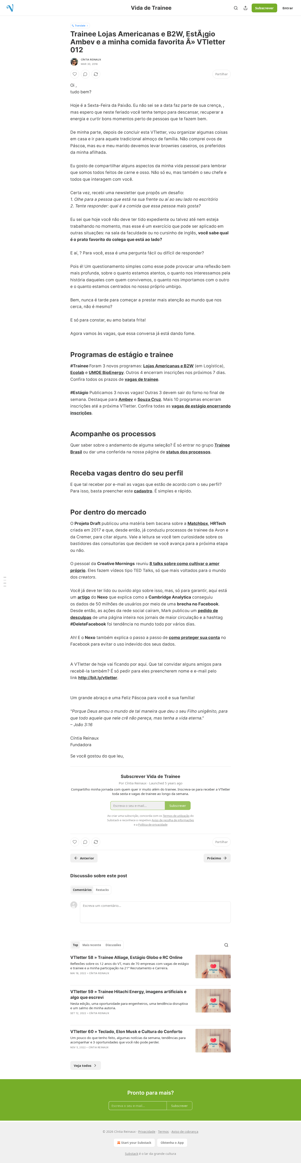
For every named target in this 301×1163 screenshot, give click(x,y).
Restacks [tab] (102, 890)
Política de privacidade (152, 825)
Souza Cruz (149, 399)
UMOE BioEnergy (106, 372)
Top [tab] (75, 945)
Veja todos (82, 1065)
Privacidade (146, 1131)
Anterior (87, 858)
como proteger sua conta (194, 637)
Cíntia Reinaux (91, 59)
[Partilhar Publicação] (245, 8)
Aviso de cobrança (184, 1131)
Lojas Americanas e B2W (168, 365)
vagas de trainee (141, 379)
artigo (84, 597)
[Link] (64, 354)
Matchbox (198, 523)
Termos (163, 1131)
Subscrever (264, 8)
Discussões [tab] (113, 945)
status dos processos (188, 452)
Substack (131, 1154)
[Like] (74, 74)
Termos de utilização (176, 816)
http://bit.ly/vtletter (97, 677)
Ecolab (77, 372)
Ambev (126, 399)
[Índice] (5, 581)
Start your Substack (136, 1142)
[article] (150, 968)
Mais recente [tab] (91, 945)
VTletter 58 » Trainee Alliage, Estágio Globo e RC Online (126, 957)
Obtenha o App (172, 1142)
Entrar (287, 8)
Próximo (214, 858)
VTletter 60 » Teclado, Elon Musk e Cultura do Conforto (126, 1031)
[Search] (235, 8)
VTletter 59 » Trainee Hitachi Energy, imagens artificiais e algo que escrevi (128, 994)
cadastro (143, 491)
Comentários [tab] (82, 890)
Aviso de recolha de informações (173, 820)
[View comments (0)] (85, 74)
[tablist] (90, 889)
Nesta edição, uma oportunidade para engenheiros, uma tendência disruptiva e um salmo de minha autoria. (129, 1005)
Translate (80, 25)
